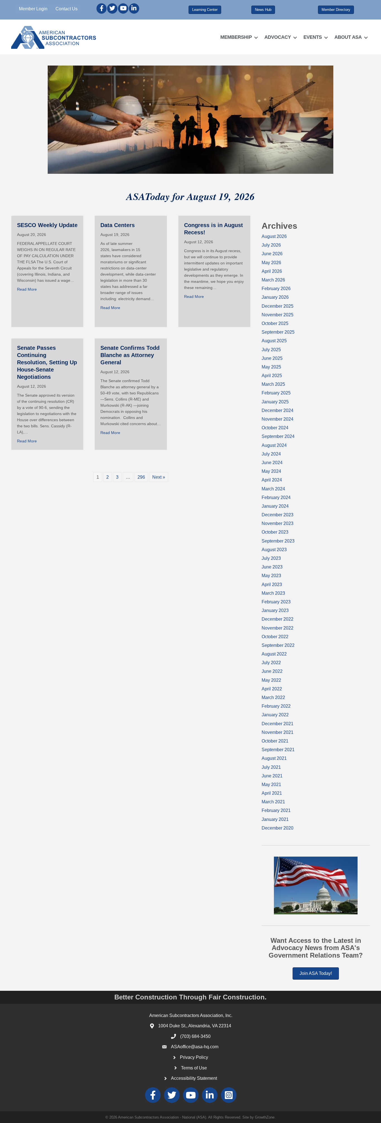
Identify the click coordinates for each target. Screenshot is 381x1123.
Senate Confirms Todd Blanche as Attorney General (130, 355)
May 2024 (271, 471)
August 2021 (274, 758)
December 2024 (277, 410)
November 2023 (277, 523)
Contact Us (67, 8)
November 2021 (277, 732)
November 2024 (277, 419)
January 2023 (275, 610)
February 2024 (276, 497)
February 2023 (276, 601)
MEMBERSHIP (236, 37)
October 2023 (275, 532)
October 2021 (275, 741)
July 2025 (271, 349)
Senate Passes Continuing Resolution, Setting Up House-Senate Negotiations (47, 362)
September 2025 (278, 332)
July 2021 (271, 767)
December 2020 (277, 828)
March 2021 (273, 801)
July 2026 (271, 245)
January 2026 (275, 297)
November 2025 (277, 314)
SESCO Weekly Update (47, 225)
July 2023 (271, 558)
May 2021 (271, 784)
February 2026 (276, 288)
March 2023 (273, 593)
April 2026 (272, 271)
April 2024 (272, 480)
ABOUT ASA (348, 37)
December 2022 (277, 619)
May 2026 (271, 262)
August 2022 (274, 654)
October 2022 (275, 636)
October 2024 (275, 427)
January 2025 (275, 401)
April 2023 (272, 584)
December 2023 (277, 514)
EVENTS (312, 37)
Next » (158, 477)
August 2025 (274, 340)
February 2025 (276, 393)
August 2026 (274, 236)
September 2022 (278, 645)
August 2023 (274, 549)
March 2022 (273, 697)
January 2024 (275, 506)
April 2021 (272, 793)
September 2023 (278, 541)
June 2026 (272, 253)
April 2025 (272, 375)
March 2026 (273, 280)
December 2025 (277, 306)
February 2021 (276, 810)
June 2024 (272, 462)
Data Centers (117, 225)
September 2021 (278, 749)
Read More (27, 289)
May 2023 (271, 575)
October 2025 (275, 323)
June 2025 (272, 358)
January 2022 (275, 714)
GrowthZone (264, 1117)
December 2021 (277, 723)
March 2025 (273, 384)
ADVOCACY (277, 37)
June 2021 (272, 775)
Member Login (33, 8)
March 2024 (273, 488)
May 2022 (271, 680)
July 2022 (271, 662)
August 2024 (274, 445)
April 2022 (272, 688)
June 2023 (272, 567)
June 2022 (272, 671)
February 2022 (276, 706)
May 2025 (271, 367)
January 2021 (275, 819)
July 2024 (271, 454)
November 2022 (277, 628)
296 (141, 477)
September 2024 (278, 436)
